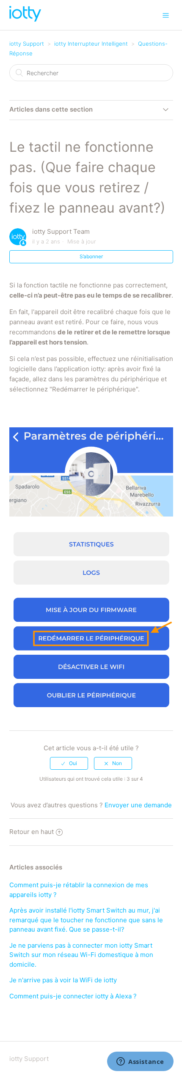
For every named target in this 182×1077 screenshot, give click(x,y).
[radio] (69, 763)
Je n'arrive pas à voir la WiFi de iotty (63, 980)
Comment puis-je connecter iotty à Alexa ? (73, 996)
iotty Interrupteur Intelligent (91, 43)
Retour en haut (31, 832)
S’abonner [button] (91, 256)
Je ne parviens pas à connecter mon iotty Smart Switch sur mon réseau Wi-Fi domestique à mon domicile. (81, 954)
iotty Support (26, 43)
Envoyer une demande (138, 805)
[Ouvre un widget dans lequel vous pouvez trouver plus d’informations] (140, 1062)
